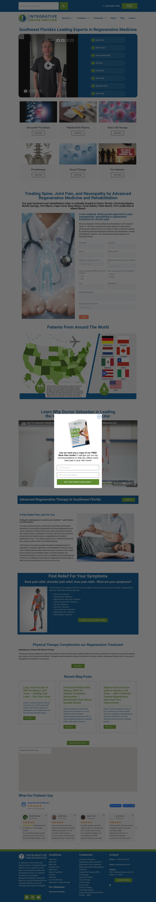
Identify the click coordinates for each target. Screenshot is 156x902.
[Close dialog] (99, 417)
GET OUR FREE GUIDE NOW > (78, 482)
